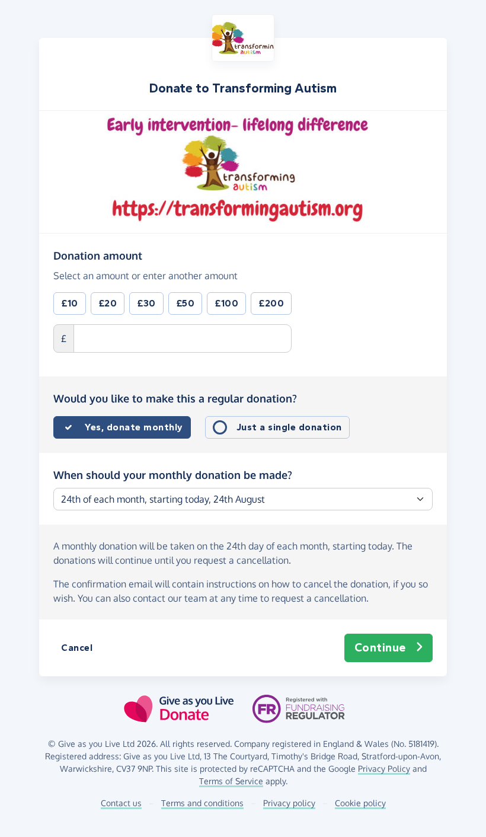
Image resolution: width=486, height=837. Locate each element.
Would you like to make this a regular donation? (175, 398)
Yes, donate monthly (134, 427)
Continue (380, 647)
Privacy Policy (384, 768)
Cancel (76, 647)
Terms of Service (231, 781)
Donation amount (97, 255)
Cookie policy (360, 803)
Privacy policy (289, 803)
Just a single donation (289, 427)
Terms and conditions (202, 803)
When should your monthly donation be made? (172, 474)
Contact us (121, 803)
